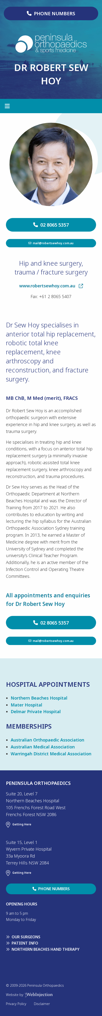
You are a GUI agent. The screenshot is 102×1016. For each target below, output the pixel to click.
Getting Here (21, 824)
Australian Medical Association (43, 747)
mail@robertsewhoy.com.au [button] (52, 243)
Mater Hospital (26, 705)
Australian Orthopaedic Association (47, 740)
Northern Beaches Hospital (39, 698)
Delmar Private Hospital (36, 711)
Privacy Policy (16, 1003)
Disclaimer (42, 1003)
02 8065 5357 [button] (53, 225)
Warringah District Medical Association (51, 754)
